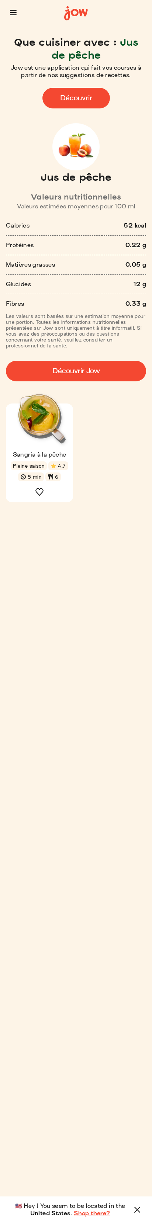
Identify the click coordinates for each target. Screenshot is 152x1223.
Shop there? (92, 1213)
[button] (13, 12)
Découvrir (76, 98)
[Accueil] (76, 13)
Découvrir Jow (76, 371)
